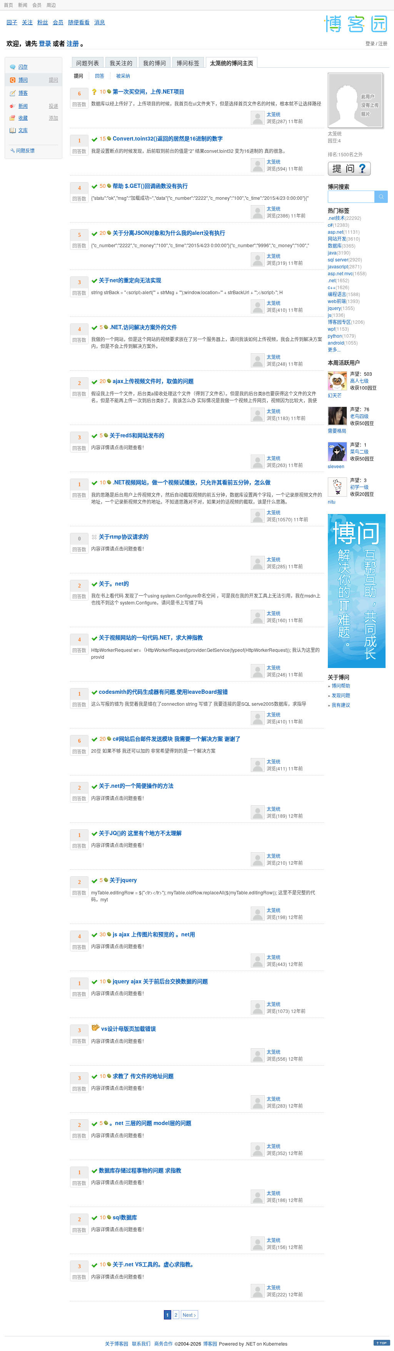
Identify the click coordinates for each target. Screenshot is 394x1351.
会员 (37, 5)
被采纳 (123, 75)
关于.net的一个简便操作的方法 (136, 785)
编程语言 (344, 294)
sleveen (336, 466)
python (342, 335)
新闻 (22, 5)
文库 (23, 130)
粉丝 (42, 22)
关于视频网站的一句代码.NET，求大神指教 (151, 637)
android (343, 342)
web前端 (344, 301)
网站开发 (344, 238)
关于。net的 (114, 583)
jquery (341, 308)
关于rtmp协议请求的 (124, 536)
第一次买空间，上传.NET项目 (148, 91)
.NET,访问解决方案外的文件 (143, 327)
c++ (338, 287)
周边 (51, 5)
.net (338, 280)
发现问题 (341, 695)
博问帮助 (341, 685)
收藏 (23, 117)
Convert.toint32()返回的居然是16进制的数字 (168, 138)
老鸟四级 (359, 416)
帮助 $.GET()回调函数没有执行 (150, 185)
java (339, 252)
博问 (23, 79)
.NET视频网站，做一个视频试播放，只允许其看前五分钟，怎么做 (191, 482)
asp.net (344, 231)
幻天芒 (335, 395)
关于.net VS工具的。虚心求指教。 (154, 1264)
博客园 (210, 1343)
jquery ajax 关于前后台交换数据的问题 (160, 981)
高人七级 (359, 380)
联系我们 (141, 1343)
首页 (8, 5)
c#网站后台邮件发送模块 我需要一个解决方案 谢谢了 (176, 738)
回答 (99, 75)
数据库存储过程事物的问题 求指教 (140, 1170)
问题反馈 (25, 150)
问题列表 (87, 63)
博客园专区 (346, 321)
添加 (53, 117)
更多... (334, 349)
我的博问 (154, 63)
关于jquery (123, 880)
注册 (73, 43)
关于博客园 (116, 1343)
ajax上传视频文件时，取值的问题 (153, 381)
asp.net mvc (347, 273)
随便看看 (79, 22)
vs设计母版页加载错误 (128, 1028)
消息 (99, 22)
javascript (345, 266)
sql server (345, 259)
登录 (45, 43)
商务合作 (163, 1343)
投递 (53, 105)
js (336, 314)
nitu (332, 501)
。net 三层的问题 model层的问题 (150, 1123)
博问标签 (188, 63)
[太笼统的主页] (356, 101)
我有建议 (341, 704)
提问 (53, 79)
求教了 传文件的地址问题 (143, 1076)
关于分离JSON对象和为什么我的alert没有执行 (169, 232)
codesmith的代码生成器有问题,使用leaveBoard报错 (163, 691)
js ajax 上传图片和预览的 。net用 (154, 934)
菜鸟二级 (359, 451)
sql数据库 (125, 1217)
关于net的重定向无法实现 (130, 280)
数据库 (342, 245)
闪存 (23, 66)
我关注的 (121, 63)
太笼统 (273, 114)
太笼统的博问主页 (231, 63)
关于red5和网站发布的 (137, 435)
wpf (338, 328)
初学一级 (359, 487)
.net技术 (344, 217)
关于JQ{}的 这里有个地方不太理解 (140, 833)
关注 (27, 22)
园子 (12, 22)
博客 (23, 92)
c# (338, 224)
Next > (189, 1314)
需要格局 (337, 430)
